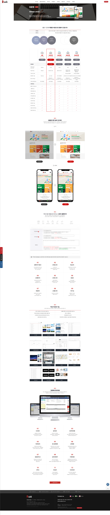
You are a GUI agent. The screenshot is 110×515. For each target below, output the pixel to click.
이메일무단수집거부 (39, 499)
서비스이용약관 (34, 499)
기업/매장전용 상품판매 (45, 491)
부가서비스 (68, 1)
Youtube (82, 496)
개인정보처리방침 (29, 499)
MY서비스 (106, 1)
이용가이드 (63, 1)
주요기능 (36, 1)
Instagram (72, 496)
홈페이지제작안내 (42, 1)
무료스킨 (48, 1)
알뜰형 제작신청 (55, 482)
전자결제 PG (33, 491)
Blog (77, 496)
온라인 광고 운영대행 (56, 491)
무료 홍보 (78, 491)
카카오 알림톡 (67, 491)
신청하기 (42, 59)
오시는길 (44, 499)
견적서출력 (50, 64)
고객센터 (73, 1)
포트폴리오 (53, 1)
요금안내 (58, 1)
